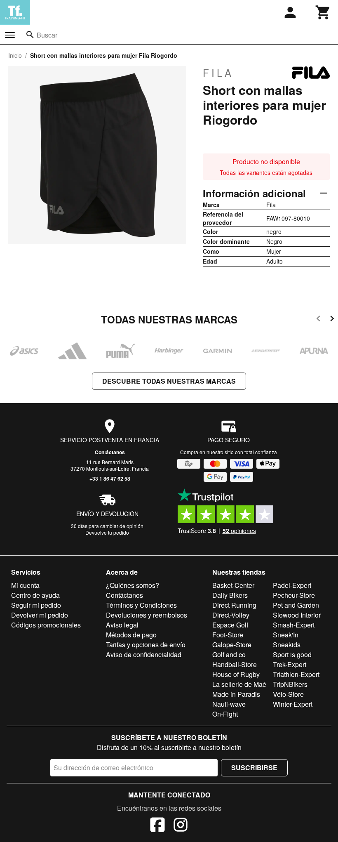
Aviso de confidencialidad (143, 654)
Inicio (15, 55)
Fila (218, 72)
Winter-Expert (292, 704)
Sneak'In (285, 634)
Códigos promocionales (46, 625)
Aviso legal (122, 625)
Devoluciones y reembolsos (146, 615)
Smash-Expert (294, 625)
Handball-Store (234, 664)
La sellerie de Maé (239, 684)
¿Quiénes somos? (132, 585)
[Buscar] (30, 34)
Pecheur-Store (294, 595)
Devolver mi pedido (39, 615)
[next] (332, 320)
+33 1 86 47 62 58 (109, 478)
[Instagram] (180, 825)
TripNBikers (290, 684)
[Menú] (10, 35)
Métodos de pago (131, 634)
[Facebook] (157, 825)
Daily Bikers (230, 595)
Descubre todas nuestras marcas (169, 381)
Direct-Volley (230, 615)
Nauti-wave (229, 704)
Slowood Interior (297, 615)
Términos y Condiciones (141, 605)
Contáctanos (110, 452)
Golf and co (229, 654)
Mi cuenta (25, 585)
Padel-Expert (292, 585)
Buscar (47, 35)
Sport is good (292, 654)
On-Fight (225, 714)
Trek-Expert (289, 664)
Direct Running (234, 605)
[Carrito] (323, 12)
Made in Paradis (236, 694)
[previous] (318, 320)
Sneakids (286, 644)
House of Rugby (236, 674)
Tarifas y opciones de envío (145, 644)
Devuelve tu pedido (107, 532)
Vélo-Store (288, 694)
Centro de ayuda (35, 595)
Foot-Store (227, 634)
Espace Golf (230, 625)
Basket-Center (233, 585)
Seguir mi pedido (36, 605)
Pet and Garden (296, 605)
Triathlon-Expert (296, 674)
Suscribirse (254, 767)
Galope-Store (231, 644)
